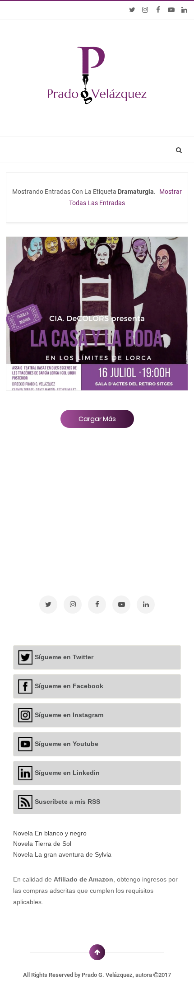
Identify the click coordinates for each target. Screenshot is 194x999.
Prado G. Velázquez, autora (117, 974)
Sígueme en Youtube (66, 743)
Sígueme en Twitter (64, 657)
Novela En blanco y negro (50, 833)
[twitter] (132, 10)
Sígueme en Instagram (69, 714)
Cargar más (97, 418)
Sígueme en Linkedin (67, 772)
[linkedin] (184, 10)
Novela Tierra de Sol (42, 843)
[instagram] (145, 10)
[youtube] (171, 10)
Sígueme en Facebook (69, 685)
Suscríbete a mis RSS (67, 801)
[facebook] (158, 10)
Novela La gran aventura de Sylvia (62, 854)
